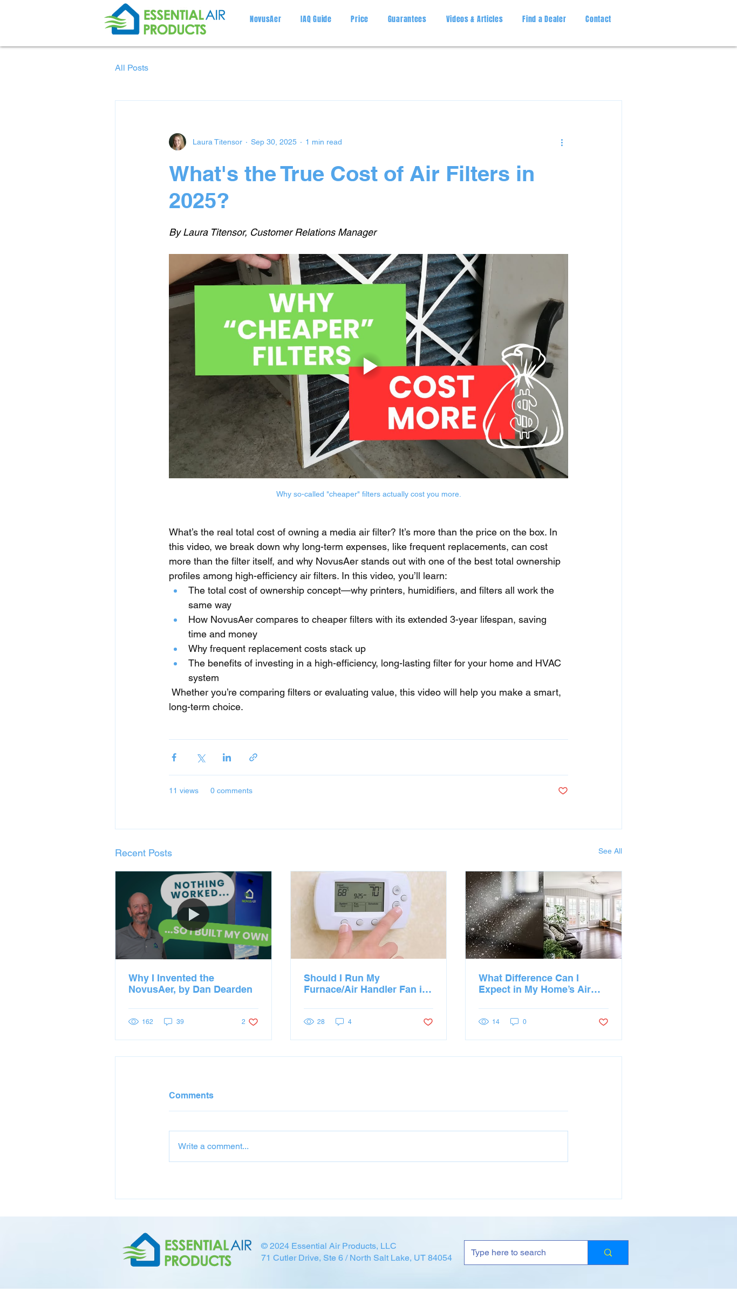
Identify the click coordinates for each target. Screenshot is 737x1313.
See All (610, 851)
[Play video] (368, 366)
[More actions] (561, 141)
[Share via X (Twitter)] (200, 757)
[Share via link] (253, 757)
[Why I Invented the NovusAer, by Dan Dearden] (193, 915)
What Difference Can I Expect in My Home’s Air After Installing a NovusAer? (535, 983)
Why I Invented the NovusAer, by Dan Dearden (190, 983)
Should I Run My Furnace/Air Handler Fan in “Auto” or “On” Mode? (366, 983)
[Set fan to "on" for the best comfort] (369, 915)
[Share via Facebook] (174, 757)
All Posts (131, 68)
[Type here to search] (608, 1252)
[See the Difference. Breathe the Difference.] (544, 915)
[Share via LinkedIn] (227, 757)
